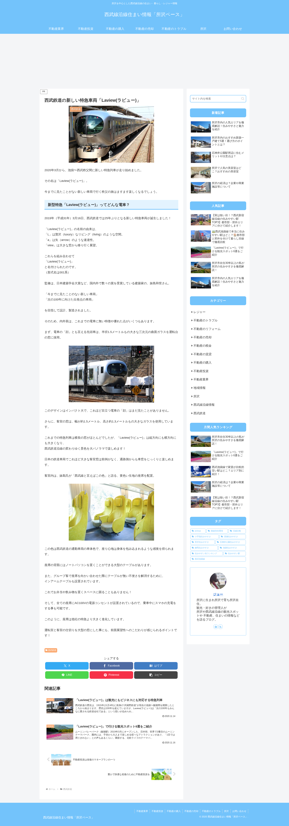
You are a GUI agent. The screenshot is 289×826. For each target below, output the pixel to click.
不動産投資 (157, 811)
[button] (156, 675)
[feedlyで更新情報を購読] (216, 627)
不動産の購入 (174, 811)
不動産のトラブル (211, 811)
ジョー (218, 594)
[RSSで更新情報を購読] (220, 627)
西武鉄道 (52, 650)
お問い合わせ (239, 811)
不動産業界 (142, 811)
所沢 (226, 811)
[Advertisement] (144, 61)
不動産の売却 (191, 811)
